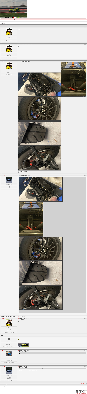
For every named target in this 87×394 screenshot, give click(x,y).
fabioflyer (3, 44)
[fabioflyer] (9, 34)
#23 (18, 318)
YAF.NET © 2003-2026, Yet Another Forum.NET (83, 393)
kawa (2, 350)
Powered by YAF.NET (78, 393)
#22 (18, 175)
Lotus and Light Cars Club (3, 22)
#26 (18, 366)
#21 (18, 61)
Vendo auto (12, 22)
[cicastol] (9, 340)
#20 (18, 44)
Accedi (26, 19)
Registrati (29, 19)
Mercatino (9, 22)
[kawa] (9, 356)
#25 (18, 350)
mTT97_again (3, 175)
